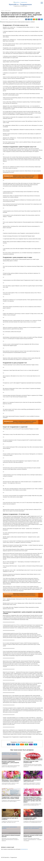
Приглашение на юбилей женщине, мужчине (11, 836)
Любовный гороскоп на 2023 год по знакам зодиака (32, 836)
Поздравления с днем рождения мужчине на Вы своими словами (10, 797)
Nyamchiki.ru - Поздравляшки (20, 4)
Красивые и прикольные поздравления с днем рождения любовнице (10, 762)
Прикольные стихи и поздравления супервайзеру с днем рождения (11, 780)
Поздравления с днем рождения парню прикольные (32, 780)
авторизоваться (24, 849)
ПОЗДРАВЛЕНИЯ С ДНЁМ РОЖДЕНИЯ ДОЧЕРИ (29, 818)
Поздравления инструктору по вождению (10, 818)
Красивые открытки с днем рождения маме (30, 762)
